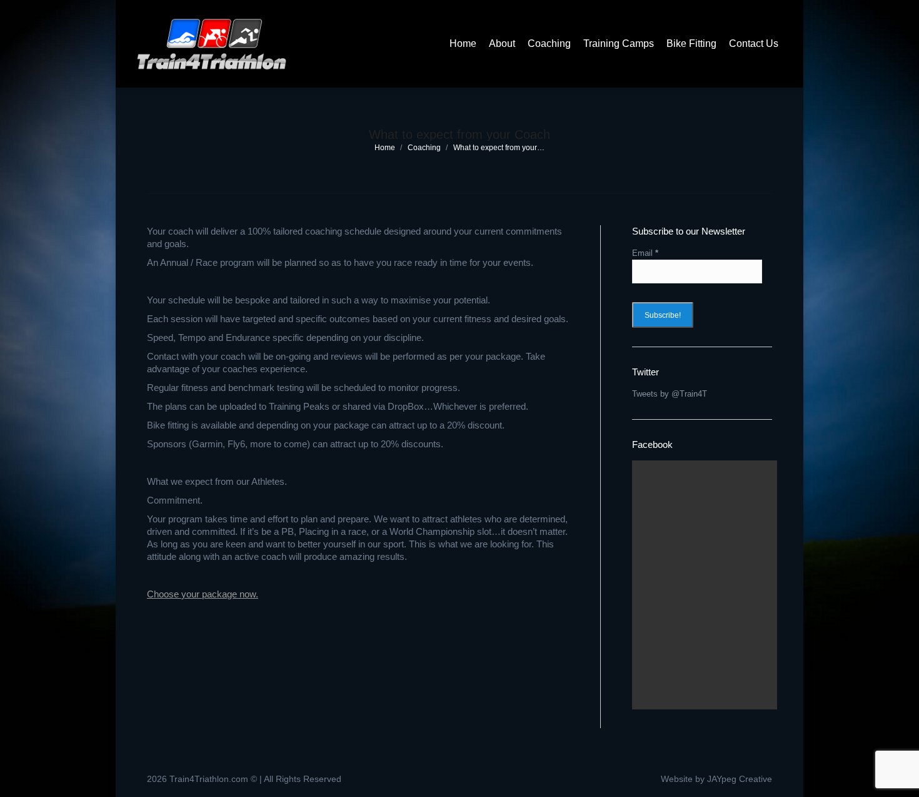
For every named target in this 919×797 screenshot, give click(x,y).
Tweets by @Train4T (669, 394)
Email (645, 253)
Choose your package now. (202, 594)
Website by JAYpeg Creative (716, 779)
